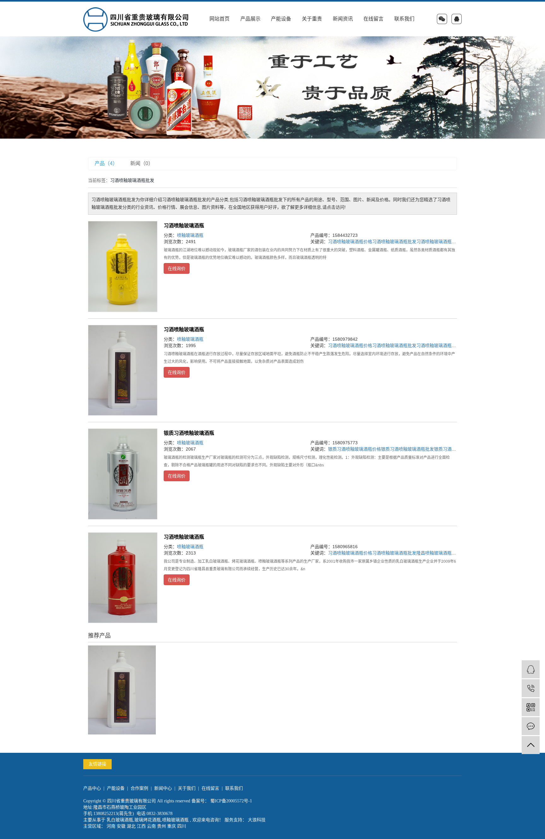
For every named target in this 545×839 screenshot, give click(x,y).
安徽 (121, 826)
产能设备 (281, 18)
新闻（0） (141, 163)
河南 (111, 826)
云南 (151, 826)
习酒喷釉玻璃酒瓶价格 (350, 241)
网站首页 (219, 18)
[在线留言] (531, 726)
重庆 (171, 826)
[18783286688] (531, 688)
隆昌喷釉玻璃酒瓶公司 (438, 552)
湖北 (131, 826)
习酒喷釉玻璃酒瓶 (184, 225)
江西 (141, 826)
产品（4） (106, 163)
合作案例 (139, 788)
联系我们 (404, 18)
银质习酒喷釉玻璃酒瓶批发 (407, 449)
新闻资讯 (343, 18)
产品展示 (250, 18)
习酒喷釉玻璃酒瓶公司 (438, 241)
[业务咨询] (531, 669)
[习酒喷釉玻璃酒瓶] (122, 266)
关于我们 (187, 788)
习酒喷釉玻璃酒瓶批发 (394, 241)
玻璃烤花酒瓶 (147, 820)
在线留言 (373, 18)
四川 (181, 826)
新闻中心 (163, 788)
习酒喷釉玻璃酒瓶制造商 (440, 345)
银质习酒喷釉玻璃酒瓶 (189, 433)
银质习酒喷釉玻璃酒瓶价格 (354, 449)
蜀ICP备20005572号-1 (231, 801)
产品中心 (92, 788)
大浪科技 (256, 820)
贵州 (161, 826)
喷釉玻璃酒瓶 (190, 235)
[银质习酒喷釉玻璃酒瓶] (122, 473)
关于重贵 (312, 18)
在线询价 (176, 268)
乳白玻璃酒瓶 (120, 820)
